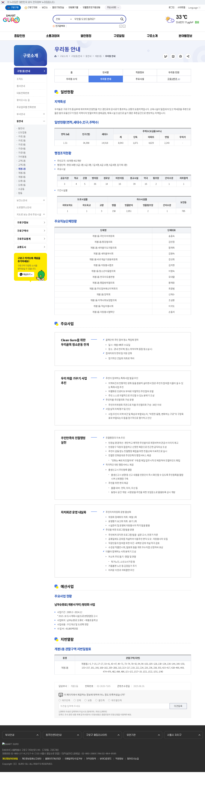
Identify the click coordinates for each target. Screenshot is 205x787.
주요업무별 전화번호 (26, 107)
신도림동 (22, 132)
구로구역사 (22, 230)
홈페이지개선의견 (53, 759)
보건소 (45, 7)
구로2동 (22, 140)
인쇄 (181, 56)
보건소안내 (22, 200)
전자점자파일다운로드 (173, 56)
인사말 (105, 72)
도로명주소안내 (24, 207)
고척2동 (22, 164)
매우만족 (66, 700)
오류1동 (22, 181)
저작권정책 (91, 759)
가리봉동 (22, 156)
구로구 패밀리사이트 (96, 735)
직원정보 (140, 72)
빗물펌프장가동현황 (91, 7)
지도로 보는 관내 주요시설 (29, 214)
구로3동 (22, 144)
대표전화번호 (23, 93)
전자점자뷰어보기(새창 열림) (166, 56)
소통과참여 (52, 36)
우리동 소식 (71, 79)
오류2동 (22, 185)
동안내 (20, 121)
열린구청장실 (58, 7)
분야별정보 (185, 36)
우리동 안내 (105, 79)
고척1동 (22, 160)
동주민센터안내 (54, 735)
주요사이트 (111, 7)
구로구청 (15, 7)
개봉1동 (22, 168)
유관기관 (131, 735)
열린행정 (85, 36)
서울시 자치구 (174, 735)
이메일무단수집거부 (73, 759)
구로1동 (22, 136)
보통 (90, 700)
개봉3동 (22, 176)
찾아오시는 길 (23, 100)
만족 (79, 700)
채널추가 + (27, 274)
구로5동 (22, 152)
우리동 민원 (173, 72)
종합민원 (19, 36)
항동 (20, 193)
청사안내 (21, 86)
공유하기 (188, 56)
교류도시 (21, 247)
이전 (120, 26)
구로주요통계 (24, 238)
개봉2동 (22, 172)
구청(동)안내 (23, 71)
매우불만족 (116, 700)
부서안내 (21, 114)
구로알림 (119, 36)
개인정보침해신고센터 (31, 759)
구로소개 (152, 36)
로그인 (172, 7)
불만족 (101, 700)
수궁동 (21, 189)
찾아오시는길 (133, 759)
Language (193, 7)
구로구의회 (32, 7)
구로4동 (22, 148)
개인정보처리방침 (10, 759)
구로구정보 (22, 222)
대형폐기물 (73, 7)
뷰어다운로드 (106, 759)
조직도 (20, 79)
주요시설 (140, 79)
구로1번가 (172, 79)
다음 (124, 26)
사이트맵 (181, 7)
